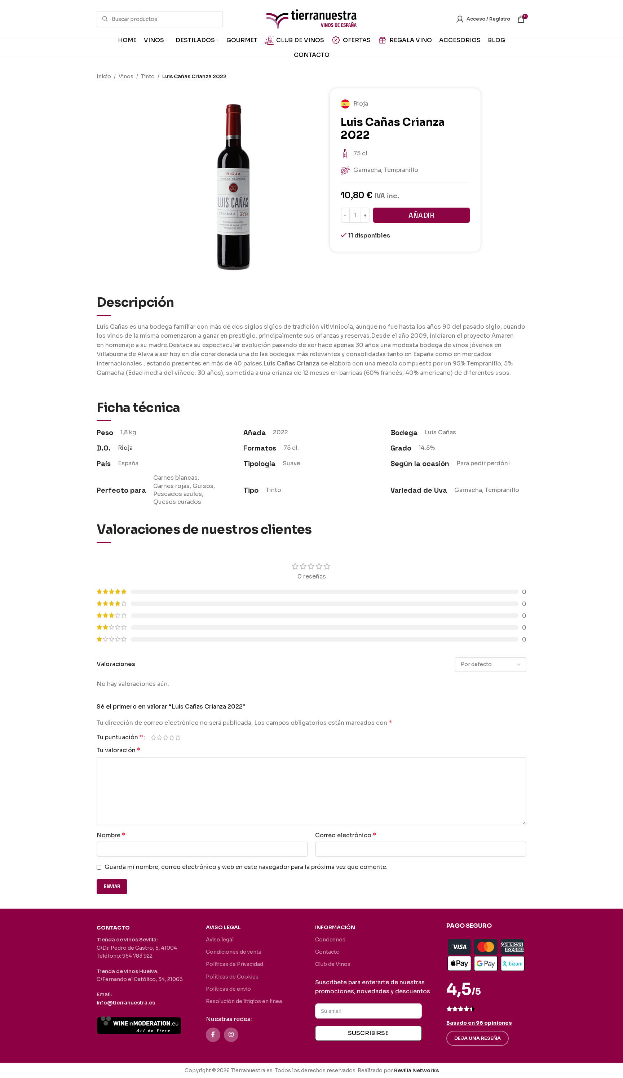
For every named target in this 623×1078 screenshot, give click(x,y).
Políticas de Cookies (232, 976)
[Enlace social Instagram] (231, 1035)
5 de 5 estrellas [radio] (178, 737)
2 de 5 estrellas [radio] (159, 737)
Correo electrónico (345, 835)
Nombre (111, 835)
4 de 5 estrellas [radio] (172, 737)
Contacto (327, 952)
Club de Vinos (332, 964)
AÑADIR (421, 215)
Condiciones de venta (233, 952)
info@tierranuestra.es (126, 1002)
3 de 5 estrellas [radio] (166, 737)
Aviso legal (220, 939)
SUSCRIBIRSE (368, 1033)
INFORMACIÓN (335, 927)
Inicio (104, 76)
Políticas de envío (228, 989)
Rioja (125, 448)
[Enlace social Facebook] (213, 1035)
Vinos (126, 76)
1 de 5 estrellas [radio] (153, 737)
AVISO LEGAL (223, 927)
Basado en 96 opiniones (479, 1023)
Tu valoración (118, 750)
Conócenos (330, 939)
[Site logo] (311, 18)
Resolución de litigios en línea (244, 1001)
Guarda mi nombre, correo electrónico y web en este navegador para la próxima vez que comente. (246, 867)
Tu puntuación (120, 737)
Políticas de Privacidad (234, 964)
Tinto (148, 76)
